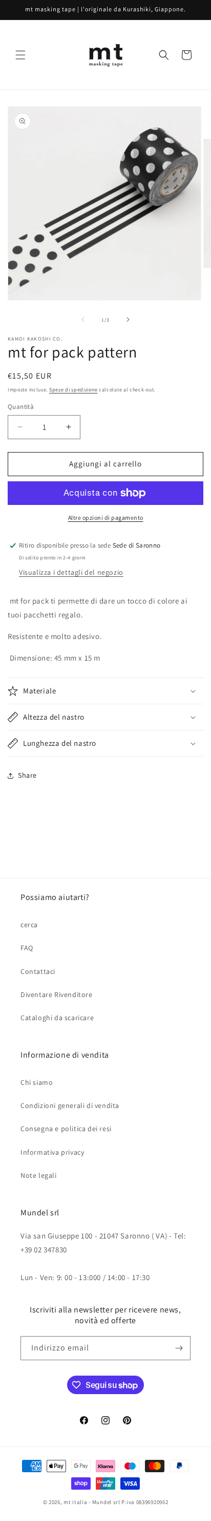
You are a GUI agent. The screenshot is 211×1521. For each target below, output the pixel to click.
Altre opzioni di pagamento (105, 517)
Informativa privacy (52, 1152)
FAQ (26, 947)
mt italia (75, 1502)
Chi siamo (36, 1082)
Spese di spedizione (73, 389)
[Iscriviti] (178, 1348)
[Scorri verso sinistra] (83, 319)
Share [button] (27, 775)
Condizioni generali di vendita (69, 1105)
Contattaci (37, 971)
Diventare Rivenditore (56, 994)
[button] (20, 55)
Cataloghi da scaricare (57, 1017)
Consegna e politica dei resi (66, 1128)
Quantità (21, 406)
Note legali (38, 1175)
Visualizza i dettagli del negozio (71, 572)
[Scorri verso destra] (128, 319)
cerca (29, 924)
